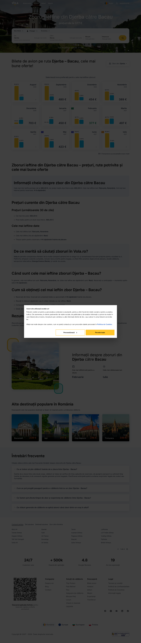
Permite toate (100, 332)
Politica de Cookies (104, 324)
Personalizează (69, 332)
